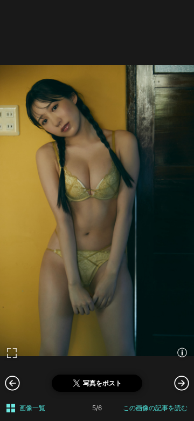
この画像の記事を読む (155, 408)
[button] (181, 382)
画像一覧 (32, 408)
